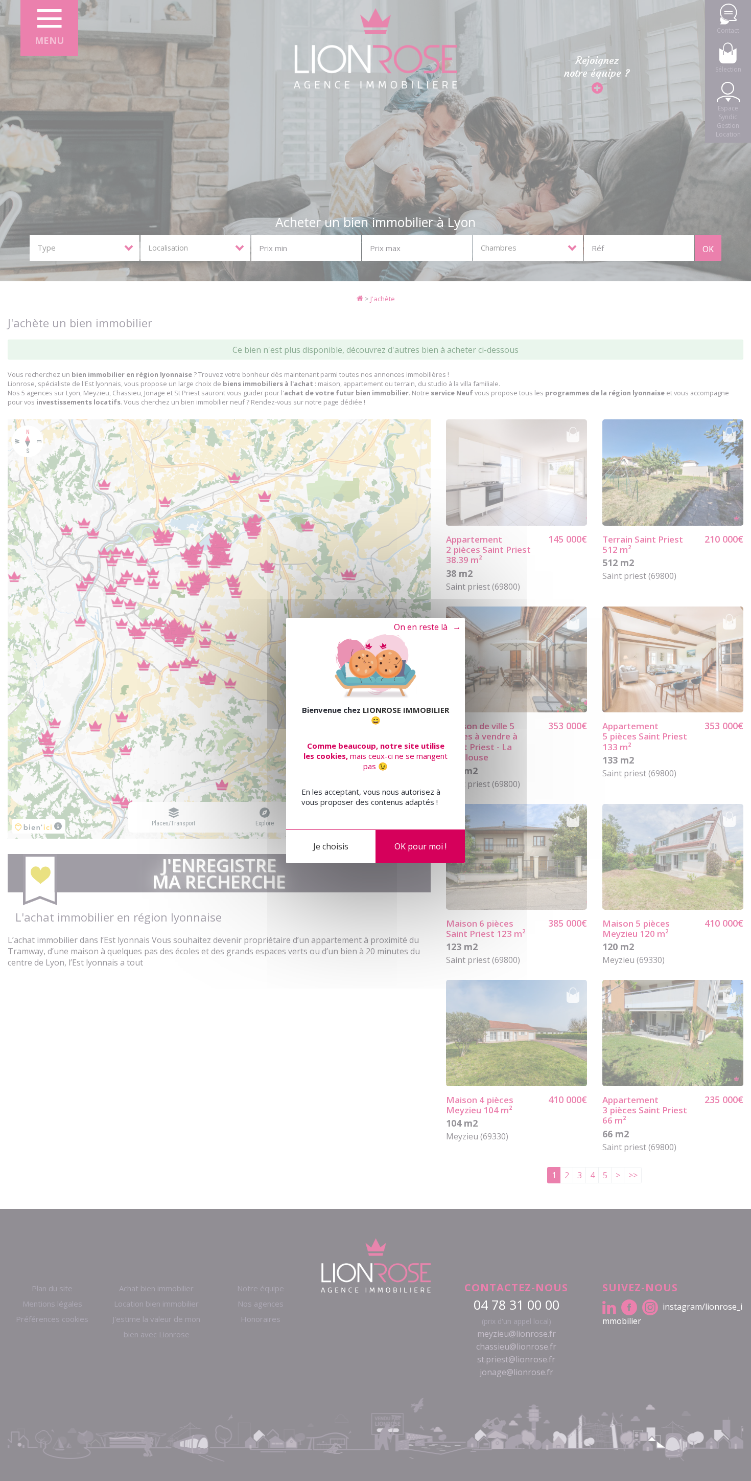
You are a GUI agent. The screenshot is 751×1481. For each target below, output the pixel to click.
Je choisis (330, 846)
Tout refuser (422, 627)
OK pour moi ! (420, 846)
